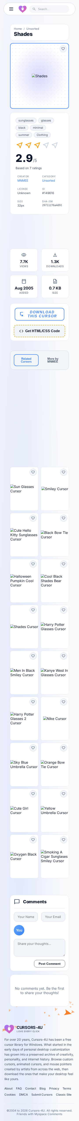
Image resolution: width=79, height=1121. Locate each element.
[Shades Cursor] (24, 627)
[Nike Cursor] (55, 718)
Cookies (10, 1094)
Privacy (54, 1088)
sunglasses (26, 120)
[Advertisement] (39, 233)
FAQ (19, 1088)
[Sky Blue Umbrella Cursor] (24, 764)
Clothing (42, 135)
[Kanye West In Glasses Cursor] (55, 673)
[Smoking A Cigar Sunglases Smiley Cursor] (55, 856)
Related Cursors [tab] (26, 360)
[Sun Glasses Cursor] (24, 489)
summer (23, 135)
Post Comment (50, 963)
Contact (30, 1088)
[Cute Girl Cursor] (24, 810)
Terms (67, 1088)
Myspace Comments (48, 1114)
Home (18, 28)
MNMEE (22, 180)
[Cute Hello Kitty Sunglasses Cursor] (24, 535)
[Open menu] (11, 9)
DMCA (23, 1094)
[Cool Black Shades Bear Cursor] (55, 581)
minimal (38, 127)
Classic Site (64, 1094)
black (21, 127)
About (8, 1088)
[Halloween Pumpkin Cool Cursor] (24, 581)
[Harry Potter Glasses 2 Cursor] (24, 718)
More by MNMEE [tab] (52, 360)
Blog (43, 1088)
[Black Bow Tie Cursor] (55, 535)
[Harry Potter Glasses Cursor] (55, 627)
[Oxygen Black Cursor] (24, 856)
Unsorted (32, 28)
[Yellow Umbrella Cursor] (55, 810)
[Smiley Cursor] (55, 489)
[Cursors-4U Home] (23, 9)
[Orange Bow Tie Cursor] (55, 764)
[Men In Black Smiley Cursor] (24, 673)
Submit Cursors (41, 1094)
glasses (46, 120)
